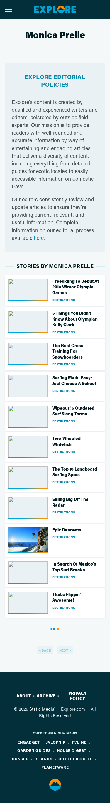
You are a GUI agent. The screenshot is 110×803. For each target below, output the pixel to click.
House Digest (72, 750)
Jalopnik (55, 742)
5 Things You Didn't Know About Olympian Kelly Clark (75, 319)
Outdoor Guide (75, 758)
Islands (43, 758)
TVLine (79, 742)
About (23, 696)
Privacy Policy (77, 696)
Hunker (20, 758)
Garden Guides (33, 750)
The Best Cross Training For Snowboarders (67, 351)
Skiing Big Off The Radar (70, 502)
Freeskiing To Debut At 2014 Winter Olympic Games (75, 287)
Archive (46, 696)
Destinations (63, 300)
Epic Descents (66, 530)
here (39, 237)
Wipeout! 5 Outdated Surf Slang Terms (73, 411)
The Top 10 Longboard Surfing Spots (74, 472)
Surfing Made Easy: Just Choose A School (74, 380)
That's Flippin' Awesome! (66, 597)
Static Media (41, 709)
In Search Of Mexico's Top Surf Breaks (74, 567)
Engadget (29, 742)
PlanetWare (55, 766)
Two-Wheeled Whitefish (66, 441)
